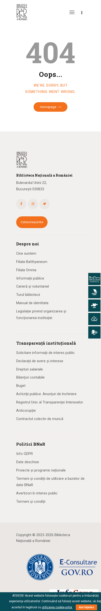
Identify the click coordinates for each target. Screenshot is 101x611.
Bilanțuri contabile (30, 377)
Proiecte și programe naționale (41, 470)
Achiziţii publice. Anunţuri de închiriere (46, 394)
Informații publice (30, 278)
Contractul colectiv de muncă (39, 419)
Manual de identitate (32, 303)
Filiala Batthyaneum (31, 262)
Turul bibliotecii (28, 294)
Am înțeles (86, 607)
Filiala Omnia (26, 270)
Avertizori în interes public (37, 493)
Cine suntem (26, 253)
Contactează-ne (32, 222)
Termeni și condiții (30, 501)
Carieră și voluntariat (32, 286)
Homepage (48, 107)
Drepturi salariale (29, 369)
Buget (20, 385)
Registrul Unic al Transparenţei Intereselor (49, 402)
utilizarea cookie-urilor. (57, 607)
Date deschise (27, 462)
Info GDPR (24, 453)
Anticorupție (26, 410)
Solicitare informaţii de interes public (45, 353)
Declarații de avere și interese (39, 361)
